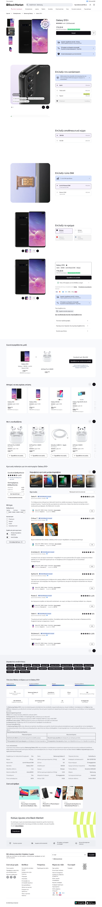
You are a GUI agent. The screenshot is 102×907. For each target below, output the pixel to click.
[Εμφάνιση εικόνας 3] (34, 250)
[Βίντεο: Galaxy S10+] (10, 31)
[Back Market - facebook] (11, 877)
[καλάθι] (94, 4)
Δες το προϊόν (57, 510)
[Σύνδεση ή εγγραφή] (90, 4)
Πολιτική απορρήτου (57, 872)
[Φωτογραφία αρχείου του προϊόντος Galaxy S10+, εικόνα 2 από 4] (10, 40)
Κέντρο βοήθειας (26, 885)
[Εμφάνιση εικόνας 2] (30, 250)
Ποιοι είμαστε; (10, 868)
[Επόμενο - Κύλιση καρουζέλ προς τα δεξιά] (47, 107)
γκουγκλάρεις (19, 826)
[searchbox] (50, 4)
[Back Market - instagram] (7, 877)
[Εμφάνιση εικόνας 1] (11, 107)
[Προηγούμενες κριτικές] (89, 650)
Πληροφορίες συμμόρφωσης (85, 287)
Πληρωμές (24, 876)
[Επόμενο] (37, 251)
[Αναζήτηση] (27, 5)
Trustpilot (70, 868)
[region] (51, 400)
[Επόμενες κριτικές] (94, 650)
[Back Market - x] (14, 877)
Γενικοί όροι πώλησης (57, 870)
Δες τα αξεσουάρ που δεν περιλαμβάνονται (68, 314)
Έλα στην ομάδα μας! (11, 874)
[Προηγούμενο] (23, 251)
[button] (45, 24)
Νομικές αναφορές (57, 882)
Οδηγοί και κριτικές (27, 887)
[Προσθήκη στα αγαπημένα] (94, 33)
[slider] (8, 512)
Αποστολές (24, 878)
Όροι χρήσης (55, 868)
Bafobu (75, 287)
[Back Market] (14, 5)
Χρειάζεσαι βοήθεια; (80, 5)
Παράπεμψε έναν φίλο (42, 868)
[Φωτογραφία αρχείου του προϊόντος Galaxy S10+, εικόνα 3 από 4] (10, 49)
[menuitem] (28, 9)
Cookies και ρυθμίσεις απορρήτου (58, 875)
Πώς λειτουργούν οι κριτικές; (15, 497)
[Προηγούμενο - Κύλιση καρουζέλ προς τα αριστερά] (43, 107)
